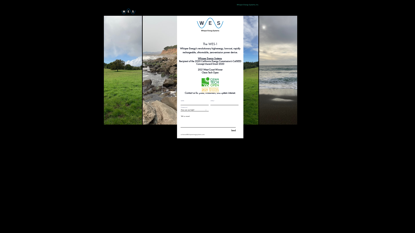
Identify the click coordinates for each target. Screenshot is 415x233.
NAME (182, 100)
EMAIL (212, 100)
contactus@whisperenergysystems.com (193, 134)
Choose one (184, 107)
